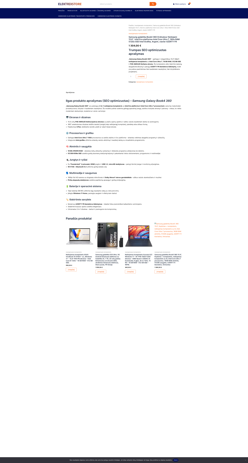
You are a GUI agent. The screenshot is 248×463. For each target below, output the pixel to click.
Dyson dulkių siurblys (123, 11)
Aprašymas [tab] (70, 92)
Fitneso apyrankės (163, 11)
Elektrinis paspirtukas (144, 11)
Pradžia (61, 11)
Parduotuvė (72, 11)
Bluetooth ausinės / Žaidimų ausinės (95, 11)
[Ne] (246, 460)
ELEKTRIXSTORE (70, 4)
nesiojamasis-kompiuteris (143, 25)
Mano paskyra (180, 4)
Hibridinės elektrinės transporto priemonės (76, 16)
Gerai (175, 460)
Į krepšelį (141, 76)
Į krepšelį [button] (71, 270)
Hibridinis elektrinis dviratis (109, 16)
